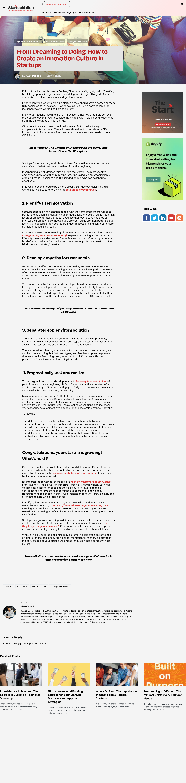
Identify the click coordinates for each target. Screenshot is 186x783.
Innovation (22, 586)
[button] (4, 8)
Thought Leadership (77, 41)
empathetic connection (82, 427)
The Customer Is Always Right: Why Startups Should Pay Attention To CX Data (68, 310)
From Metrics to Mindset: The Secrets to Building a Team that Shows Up (20, 695)
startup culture (39, 586)
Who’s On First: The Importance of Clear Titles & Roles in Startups (116, 695)
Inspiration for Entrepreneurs (28, 41)
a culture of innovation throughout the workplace (79, 505)
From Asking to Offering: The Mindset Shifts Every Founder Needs (163, 695)
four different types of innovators (91, 481)
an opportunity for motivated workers (75, 473)
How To (8, 586)
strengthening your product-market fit (45, 235)
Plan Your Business (55, 41)
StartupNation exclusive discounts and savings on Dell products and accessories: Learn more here (69, 558)
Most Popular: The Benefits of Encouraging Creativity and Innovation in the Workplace (68, 149)
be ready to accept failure (91, 381)
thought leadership (60, 586)
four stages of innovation (81, 189)
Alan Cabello (27, 606)
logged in (21, 643)
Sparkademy (77, 619)
